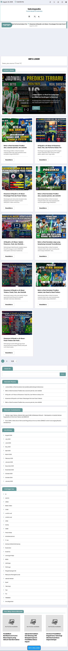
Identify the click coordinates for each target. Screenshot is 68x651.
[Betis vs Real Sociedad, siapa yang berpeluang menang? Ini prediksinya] (51, 226)
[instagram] (62, 2)
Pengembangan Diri (10, 571)
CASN (6, 509)
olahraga (8, 563)
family (7, 525)
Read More (36, 107)
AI (5, 494)
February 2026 (9, 458)
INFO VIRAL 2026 (34, 648)
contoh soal (8, 513)
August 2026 (8, 435)
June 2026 (8, 443)
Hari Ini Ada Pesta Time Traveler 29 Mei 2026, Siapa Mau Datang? (55, 631)
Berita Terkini (8, 505)
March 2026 (8, 454)
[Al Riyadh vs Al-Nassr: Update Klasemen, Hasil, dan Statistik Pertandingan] (17, 226)
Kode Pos (7, 551)
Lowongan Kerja (9, 555)
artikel (6, 502)
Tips (6, 590)
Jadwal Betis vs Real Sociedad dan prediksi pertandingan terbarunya (45, 96)
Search (7, 369)
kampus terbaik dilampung (12, 544)
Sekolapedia (34, 9)
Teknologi (8, 586)
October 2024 (8, 477)
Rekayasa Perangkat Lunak (12, 574)
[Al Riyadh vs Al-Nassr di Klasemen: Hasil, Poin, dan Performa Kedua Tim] (51, 130)
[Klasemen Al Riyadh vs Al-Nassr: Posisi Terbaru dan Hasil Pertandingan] (17, 323)
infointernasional (10, 536)
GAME (6, 528)
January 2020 (9, 481)
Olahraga (8, 567)
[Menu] (29, 16)
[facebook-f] (50, 2)
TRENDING (7, 597)
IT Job (6, 540)
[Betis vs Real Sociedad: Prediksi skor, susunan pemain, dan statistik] (17, 130)
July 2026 (7, 439)
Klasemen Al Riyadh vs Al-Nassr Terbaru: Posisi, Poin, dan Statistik (15, 291)
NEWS (6, 559)
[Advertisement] (34, 43)
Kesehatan (8, 548)
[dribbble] (58, 2)
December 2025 (9, 466)
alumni (7, 498)
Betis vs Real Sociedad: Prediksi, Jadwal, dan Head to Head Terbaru (49, 291)
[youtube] (66, 2)
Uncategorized (9, 601)
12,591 (12, 361)
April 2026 (8, 450)
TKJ (6, 594)
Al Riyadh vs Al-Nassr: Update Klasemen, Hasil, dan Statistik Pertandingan (13, 243)
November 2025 (9, 470)
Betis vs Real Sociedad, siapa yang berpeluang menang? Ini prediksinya (49, 243)
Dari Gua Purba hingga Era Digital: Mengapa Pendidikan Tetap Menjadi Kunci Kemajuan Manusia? (33, 638)
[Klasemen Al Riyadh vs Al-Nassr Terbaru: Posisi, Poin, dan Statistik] (17, 274)
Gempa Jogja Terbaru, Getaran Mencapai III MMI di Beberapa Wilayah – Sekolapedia (28, 415)
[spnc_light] (39, 16)
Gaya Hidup (8, 532)
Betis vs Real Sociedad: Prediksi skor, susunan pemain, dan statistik (15, 146)
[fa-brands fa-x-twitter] (54, 2)
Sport (6, 582)
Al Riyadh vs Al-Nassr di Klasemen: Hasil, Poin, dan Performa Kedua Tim (49, 146)
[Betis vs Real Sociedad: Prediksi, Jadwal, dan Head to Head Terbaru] (51, 274)
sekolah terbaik (9, 578)
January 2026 (9, 462)
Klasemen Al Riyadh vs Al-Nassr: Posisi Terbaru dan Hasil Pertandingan (14, 339)
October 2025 (8, 473)
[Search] (34, 16)
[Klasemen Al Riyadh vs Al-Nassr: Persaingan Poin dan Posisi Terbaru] (17, 178)
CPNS (6, 521)
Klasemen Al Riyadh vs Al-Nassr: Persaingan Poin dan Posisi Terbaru (34, 24)
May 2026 (8, 447)
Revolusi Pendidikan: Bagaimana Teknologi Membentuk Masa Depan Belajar (11, 637)
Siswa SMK (8, 420)
